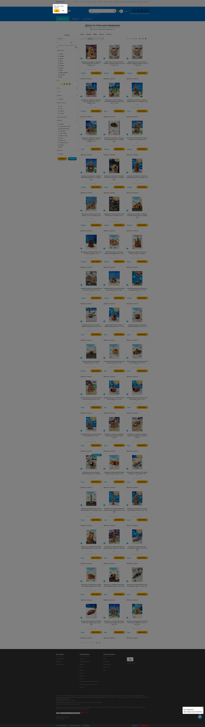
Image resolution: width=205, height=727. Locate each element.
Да (56, 10)
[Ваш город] (202, 708)
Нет (63, 10)
